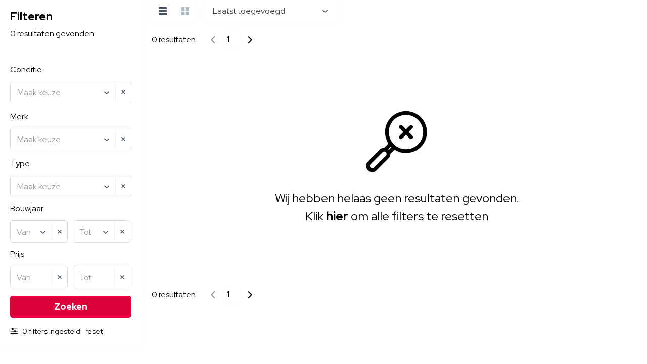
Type (20, 163)
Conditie (26, 69)
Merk (19, 116)
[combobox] (70, 92)
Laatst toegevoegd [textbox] (249, 11)
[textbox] (72, 92)
